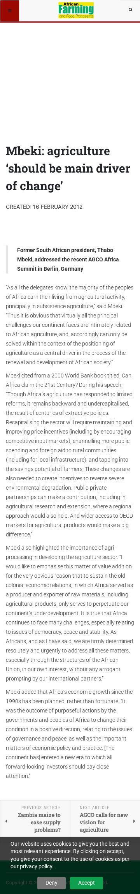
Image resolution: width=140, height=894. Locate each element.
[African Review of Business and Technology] (76, 9)
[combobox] (130, 9)
